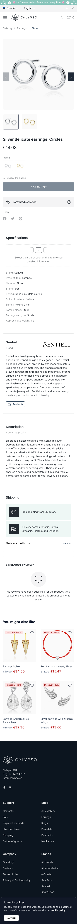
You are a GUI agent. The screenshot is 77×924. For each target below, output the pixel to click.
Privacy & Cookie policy (16, 880)
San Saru (46, 880)
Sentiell (45, 886)
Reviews (8, 868)
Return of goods (12, 841)
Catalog (7, 28)
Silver (35, 28)
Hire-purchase (11, 829)
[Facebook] (67, 8)
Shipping (8, 835)
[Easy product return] (69, 202)
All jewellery (48, 810)
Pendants (46, 835)
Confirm (11, 917)
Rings (44, 823)
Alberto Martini (49, 868)
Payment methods (13, 823)
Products (18, 404)
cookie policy (58, 910)
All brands (47, 862)
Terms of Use (10, 874)
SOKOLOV (47, 892)
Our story (8, 862)
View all (67, 543)
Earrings (22, 28)
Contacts (8, 810)
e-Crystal (46, 874)
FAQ (5, 816)
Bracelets (46, 829)
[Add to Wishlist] (32, 633)
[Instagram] (72, 8)
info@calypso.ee (12, 777)
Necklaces (47, 841)
